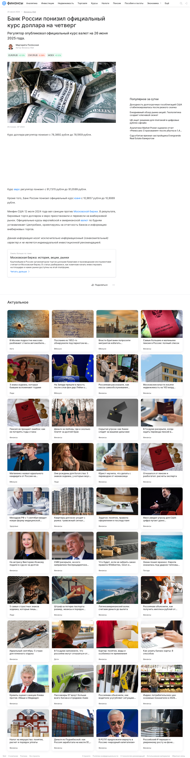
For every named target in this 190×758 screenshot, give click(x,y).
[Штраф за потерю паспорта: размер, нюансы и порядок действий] (73, 597)
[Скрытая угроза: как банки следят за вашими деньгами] (117, 419)
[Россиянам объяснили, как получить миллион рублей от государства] (162, 597)
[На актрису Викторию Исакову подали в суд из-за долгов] (28, 552)
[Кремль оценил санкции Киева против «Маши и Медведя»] (28, 685)
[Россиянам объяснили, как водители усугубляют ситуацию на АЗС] (117, 685)
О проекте (86, 756)
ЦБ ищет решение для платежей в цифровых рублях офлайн (154, 121)
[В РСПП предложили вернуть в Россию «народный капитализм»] (117, 730)
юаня (77, 198)
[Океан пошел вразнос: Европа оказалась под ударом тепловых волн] (162, 552)
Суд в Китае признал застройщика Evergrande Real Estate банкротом (155, 137)
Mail (4, 756)
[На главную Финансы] (14, 3)
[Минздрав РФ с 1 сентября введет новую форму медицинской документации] (28, 508)
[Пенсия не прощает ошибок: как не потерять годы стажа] (28, 419)
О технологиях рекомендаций (132, 756)
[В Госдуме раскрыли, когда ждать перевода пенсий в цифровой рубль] (162, 419)
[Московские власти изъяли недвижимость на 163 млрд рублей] (162, 375)
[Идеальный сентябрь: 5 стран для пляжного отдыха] (28, 641)
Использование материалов (158, 756)
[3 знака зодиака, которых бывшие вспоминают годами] (28, 375)
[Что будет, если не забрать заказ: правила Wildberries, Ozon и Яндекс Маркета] (117, 552)
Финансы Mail (30, 12)
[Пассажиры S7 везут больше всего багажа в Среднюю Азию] (73, 685)
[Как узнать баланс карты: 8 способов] (162, 641)
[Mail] (4, 3)
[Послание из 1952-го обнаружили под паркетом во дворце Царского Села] (73, 331)
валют (84, 220)
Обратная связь (178, 756)
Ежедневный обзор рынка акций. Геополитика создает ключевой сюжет (155, 113)
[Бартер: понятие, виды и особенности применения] (117, 641)
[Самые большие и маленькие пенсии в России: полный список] (162, 331)
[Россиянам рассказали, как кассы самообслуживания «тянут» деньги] (117, 375)
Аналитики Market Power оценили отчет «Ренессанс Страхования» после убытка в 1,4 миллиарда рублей (155, 129)
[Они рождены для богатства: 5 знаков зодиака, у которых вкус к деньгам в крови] (73, 464)
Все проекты (34, 756)
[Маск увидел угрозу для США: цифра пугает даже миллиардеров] (162, 508)
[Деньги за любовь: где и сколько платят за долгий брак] (73, 419)
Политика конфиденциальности (105, 756)
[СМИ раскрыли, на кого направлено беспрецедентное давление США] (73, 552)
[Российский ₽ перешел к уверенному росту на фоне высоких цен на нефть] (162, 730)
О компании (13, 756)
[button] (61, 92)
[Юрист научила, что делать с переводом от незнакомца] (117, 464)
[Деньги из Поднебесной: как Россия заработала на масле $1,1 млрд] (73, 730)
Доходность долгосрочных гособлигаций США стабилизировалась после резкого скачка (156, 106)
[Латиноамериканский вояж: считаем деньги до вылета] (117, 597)
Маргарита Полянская (27, 45)
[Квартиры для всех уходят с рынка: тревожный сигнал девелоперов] (73, 508)
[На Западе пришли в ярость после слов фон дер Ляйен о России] (73, 375)
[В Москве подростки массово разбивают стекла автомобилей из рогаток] (28, 331)
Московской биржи (86, 211)
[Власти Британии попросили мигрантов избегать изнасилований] (117, 331)
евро (17, 189)
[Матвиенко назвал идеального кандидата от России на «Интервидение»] (28, 464)
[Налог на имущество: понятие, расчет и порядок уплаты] (28, 730)
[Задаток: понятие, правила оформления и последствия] (117, 508)
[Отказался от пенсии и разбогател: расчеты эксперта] (162, 464)
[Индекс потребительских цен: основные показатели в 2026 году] (162, 685)
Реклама (23, 756)
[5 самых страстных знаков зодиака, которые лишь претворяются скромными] (28, 597)
